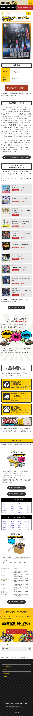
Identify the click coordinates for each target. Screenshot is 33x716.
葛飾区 (5, 510)
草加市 (27, 504)
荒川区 (5, 508)
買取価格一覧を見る (17, 307)
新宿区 (19, 525)
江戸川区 (20, 508)
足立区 (27, 506)
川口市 (5, 504)
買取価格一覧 (9, 658)
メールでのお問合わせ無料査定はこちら (16, 631)
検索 (28, 13)
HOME (2, 658)
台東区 (19, 527)
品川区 (27, 510)
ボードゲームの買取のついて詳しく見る (17, 157)
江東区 (19, 510)
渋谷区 (12, 525)
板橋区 (12, 508)
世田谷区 (12, 527)
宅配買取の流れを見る (17, 602)
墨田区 (5, 527)
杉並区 (27, 525)
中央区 (27, 527)
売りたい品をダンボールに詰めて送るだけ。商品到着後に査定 (21, 384)
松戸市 (5, 506)
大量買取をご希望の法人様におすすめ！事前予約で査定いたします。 (21, 409)
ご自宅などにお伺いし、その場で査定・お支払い (21, 397)
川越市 (19, 504)
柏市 (12, 506)
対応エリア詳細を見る (17, 487)
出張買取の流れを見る (17, 494)
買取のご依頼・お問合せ (16, 88)
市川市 (19, 506)
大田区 (27, 508)
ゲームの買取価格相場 (20, 658)
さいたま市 (12, 504)
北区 (12, 510)
